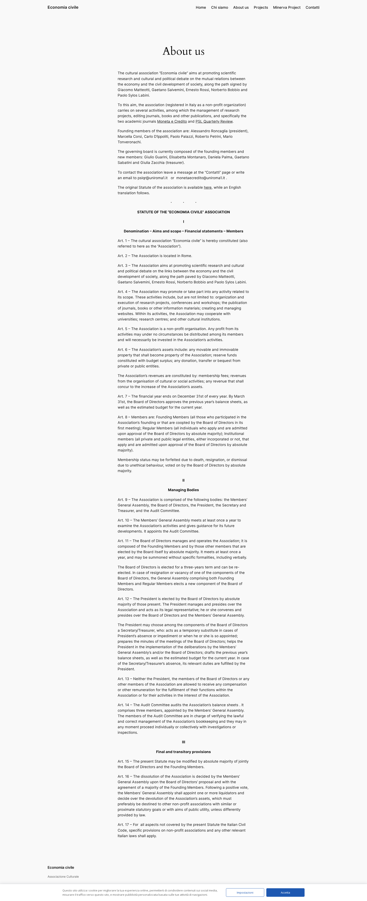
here (208, 187)
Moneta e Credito (172, 121)
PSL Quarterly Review (214, 121)
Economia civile (63, 7)
